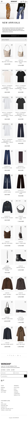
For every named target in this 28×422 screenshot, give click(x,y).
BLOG (15, 389)
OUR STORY (16, 387)
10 (17, 355)
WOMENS (3, 387)
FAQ (2, 402)
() (26, 1)
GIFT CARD (3, 392)
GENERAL (16, 385)
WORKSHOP (17, 417)
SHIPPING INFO (4, 405)
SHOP (2, 385)
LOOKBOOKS (17, 393)
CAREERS (16, 392)
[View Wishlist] (23, 1)
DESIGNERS (3, 390)
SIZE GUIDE (3, 404)
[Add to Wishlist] (12, 45)
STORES (16, 390)
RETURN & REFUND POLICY (7, 408)
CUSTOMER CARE (5, 400)
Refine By (14, 35)
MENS (2, 389)
